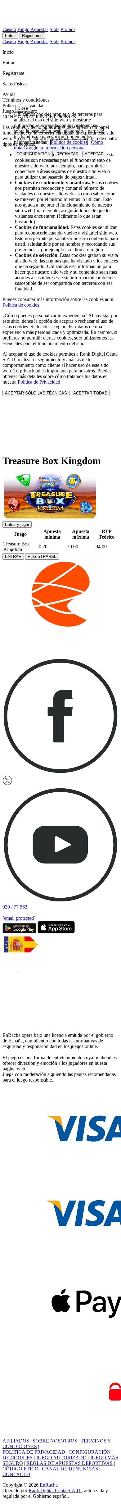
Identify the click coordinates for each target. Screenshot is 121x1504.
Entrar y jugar (17, 524)
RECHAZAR (67, 154)
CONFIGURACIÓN (33, 154)
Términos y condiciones (25, 100)
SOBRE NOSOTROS (55, 1440)
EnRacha (49, 1485)
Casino (9, 29)
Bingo (23, 29)
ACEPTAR (94, 154)
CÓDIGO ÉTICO (20, 1468)
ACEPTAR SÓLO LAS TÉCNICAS (36, 393)
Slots (54, 29)
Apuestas (39, 29)
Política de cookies (20, 305)
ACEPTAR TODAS (90, 393)
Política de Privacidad (39, 382)
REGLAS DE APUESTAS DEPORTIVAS (69, 1463)
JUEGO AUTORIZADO (61, 1457)
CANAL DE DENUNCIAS (70, 1468)
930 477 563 (14, 906)
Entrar (10, 35)
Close (23, 108)
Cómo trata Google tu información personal (58, 144)
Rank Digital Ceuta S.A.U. (55, 1490)
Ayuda (9, 94)
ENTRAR (13, 556)
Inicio (8, 52)
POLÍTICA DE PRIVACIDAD (33, 1452)
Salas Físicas (15, 83)
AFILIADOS (15, 1440)
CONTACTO (16, 1474)
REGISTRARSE (42, 556)
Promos (67, 29)
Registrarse (32, 35)
